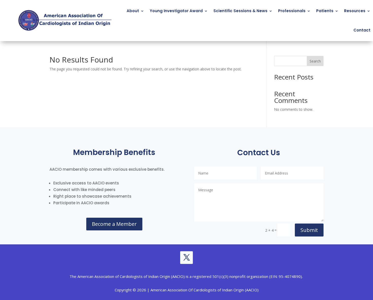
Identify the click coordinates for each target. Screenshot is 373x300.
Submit (309, 230)
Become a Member (114, 223)
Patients (324, 10)
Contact (361, 30)
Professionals (292, 10)
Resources (354, 10)
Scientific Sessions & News (240, 10)
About (133, 10)
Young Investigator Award (176, 10)
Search (315, 61)
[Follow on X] (186, 257)
